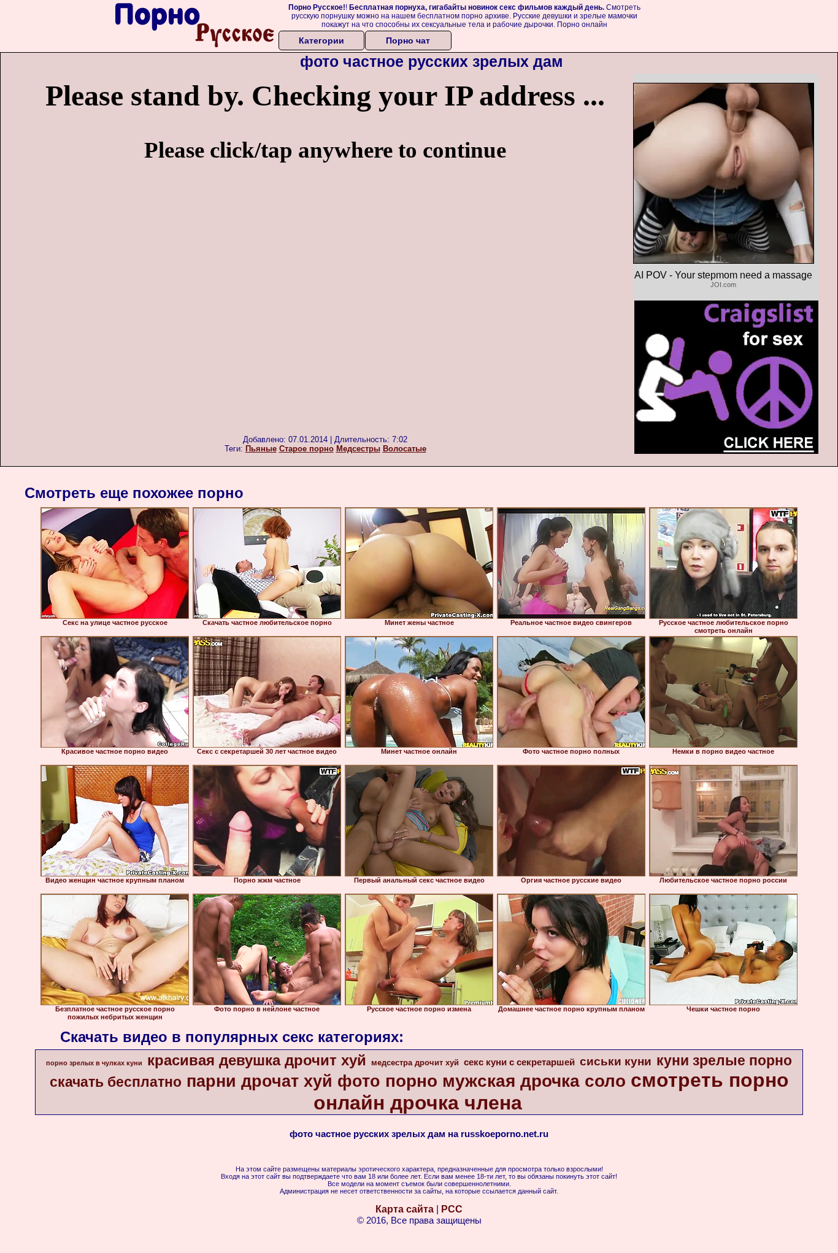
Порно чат (408, 40)
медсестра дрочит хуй (415, 1062)
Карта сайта (404, 1209)
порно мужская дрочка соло (505, 1080)
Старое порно (306, 448)
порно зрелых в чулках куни (94, 1063)
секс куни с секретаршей (519, 1062)
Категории (321, 40)
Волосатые (404, 448)
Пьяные (261, 448)
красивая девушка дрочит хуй (256, 1060)
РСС (452, 1209)
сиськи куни (616, 1061)
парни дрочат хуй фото (283, 1081)
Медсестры (358, 448)
